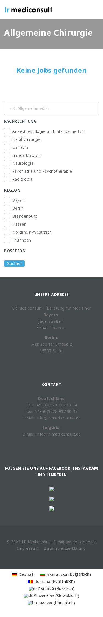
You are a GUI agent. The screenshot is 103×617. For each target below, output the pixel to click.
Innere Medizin (26, 155)
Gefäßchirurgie (26, 139)
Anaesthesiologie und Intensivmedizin (48, 131)
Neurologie (23, 163)
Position (15, 250)
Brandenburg (25, 216)
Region (12, 190)
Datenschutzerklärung (65, 548)
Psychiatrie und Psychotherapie (42, 171)
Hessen (19, 224)
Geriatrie (20, 147)
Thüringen (21, 240)
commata (87, 541)
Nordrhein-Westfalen (32, 232)
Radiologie (22, 179)
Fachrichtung (20, 121)
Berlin (17, 208)
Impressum (28, 548)
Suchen (14, 263)
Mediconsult (39, 541)
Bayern (19, 200)
